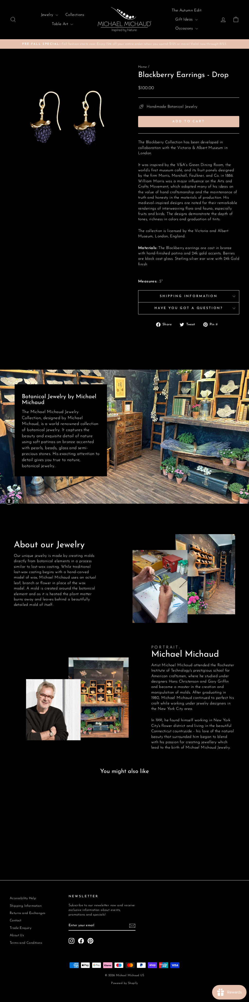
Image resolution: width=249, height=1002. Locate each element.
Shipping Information (189, 296)
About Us (17, 935)
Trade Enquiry (20, 928)
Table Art (60, 24)
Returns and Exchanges (27, 913)
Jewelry (47, 15)
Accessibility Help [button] (23, 898)
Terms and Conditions (26, 942)
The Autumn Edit (186, 10)
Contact (15, 920)
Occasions (184, 28)
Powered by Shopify (124, 983)
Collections (74, 15)
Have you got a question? (188, 308)
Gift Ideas (184, 19)
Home (142, 66)
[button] (9, 501)
